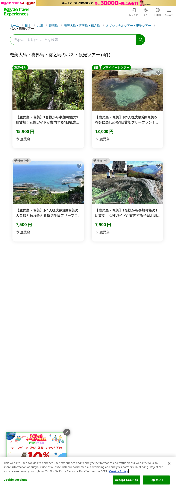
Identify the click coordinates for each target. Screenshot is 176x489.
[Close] (169, 463)
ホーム (15, 25)
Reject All (156, 480)
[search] (141, 39)
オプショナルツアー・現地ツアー (129, 25)
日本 (28, 25)
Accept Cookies (126, 480)
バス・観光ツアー (22, 28)
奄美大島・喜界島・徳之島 (82, 25)
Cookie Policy (118, 471)
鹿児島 (54, 25)
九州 (40, 25)
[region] (88, 473)
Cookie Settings (15, 479)
